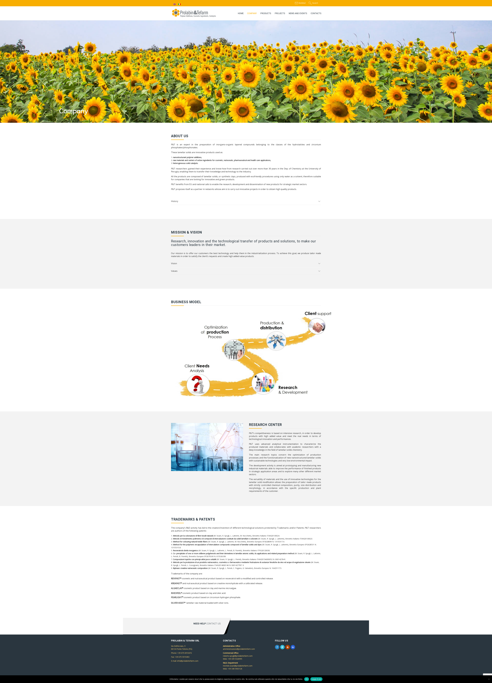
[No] (489, 679)
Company (252, 13)
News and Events (298, 13)
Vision (174, 264)
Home (241, 13)
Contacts (316, 13)
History (174, 202)
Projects (280, 13)
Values (174, 272)
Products (265, 13)
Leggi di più (316, 679)
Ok (306, 679)
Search (315, 3)
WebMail (302, 3)
